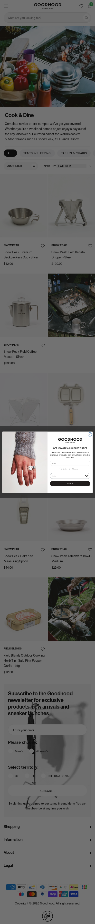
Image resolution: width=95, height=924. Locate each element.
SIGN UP (70, 483)
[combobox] (68, 475)
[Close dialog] (90, 434)
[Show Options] (86, 475)
